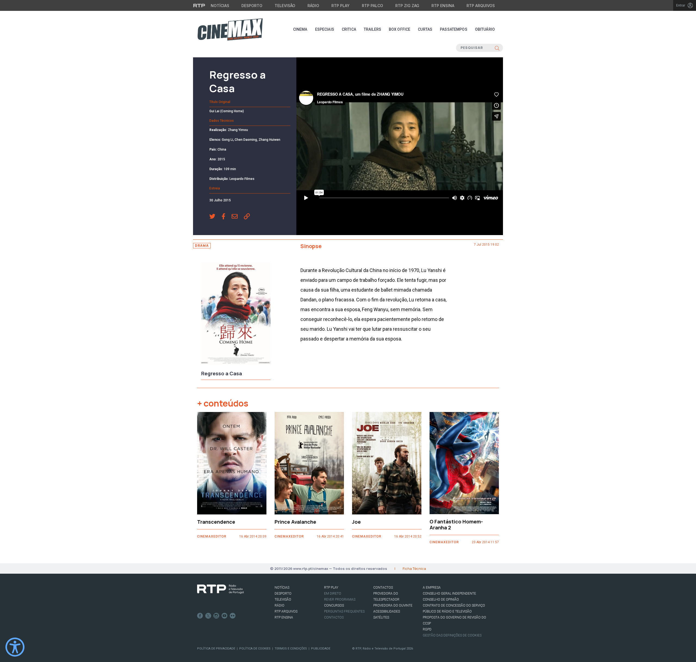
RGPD (427, 629)
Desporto (251, 5)
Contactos (334, 617)
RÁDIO (279, 605)
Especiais (324, 29)
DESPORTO (283, 593)
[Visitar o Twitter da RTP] (208, 616)
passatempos (453, 29)
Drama (202, 245)
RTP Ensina (442, 5)
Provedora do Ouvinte (392, 605)
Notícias (220, 5)
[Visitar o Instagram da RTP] (216, 616)
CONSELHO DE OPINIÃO (441, 599)
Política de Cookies (255, 648)
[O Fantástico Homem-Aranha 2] (464, 463)
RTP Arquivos (481, 5)
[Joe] (386, 463)
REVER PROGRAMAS (339, 599)
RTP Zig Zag (407, 5)
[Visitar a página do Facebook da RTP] (200, 616)
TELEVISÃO (283, 599)
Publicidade (320, 648)
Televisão (285, 5)
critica (349, 29)
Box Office (399, 29)
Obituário (485, 29)
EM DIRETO (332, 593)
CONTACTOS (383, 587)
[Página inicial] (230, 29)
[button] (215, 217)
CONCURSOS (334, 605)
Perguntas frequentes (344, 611)
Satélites (381, 617)
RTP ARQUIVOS (286, 611)
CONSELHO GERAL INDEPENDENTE (449, 593)
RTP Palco (372, 5)
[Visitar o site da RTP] (199, 5)
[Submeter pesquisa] (497, 48)
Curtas (425, 29)
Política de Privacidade (216, 648)
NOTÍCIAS (282, 587)
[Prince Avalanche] (309, 463)
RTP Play (340, 5)
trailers (372, 29)
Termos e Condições (291, 648)
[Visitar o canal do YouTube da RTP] (225, 616)
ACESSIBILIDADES (386, 611)
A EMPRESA (432, 587)
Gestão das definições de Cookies (452, 635)
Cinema (300, 29)
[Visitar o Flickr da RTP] (233, 616)
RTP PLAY (331, 587)
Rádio (313, 5)
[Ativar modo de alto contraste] (14, 647)
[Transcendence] (231, 463)
